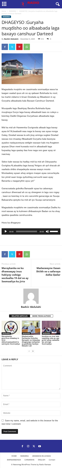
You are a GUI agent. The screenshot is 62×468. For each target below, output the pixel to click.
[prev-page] (29, 351)
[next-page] (32, 351)
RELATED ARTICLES (20, 316)
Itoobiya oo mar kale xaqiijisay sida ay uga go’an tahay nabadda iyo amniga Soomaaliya (50, 340)
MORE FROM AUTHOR (41, 316)
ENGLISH (41, 460)
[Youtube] (39, 446)
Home (4, 11)
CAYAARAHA (29, 460)
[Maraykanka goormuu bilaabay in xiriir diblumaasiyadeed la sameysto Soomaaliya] (11, 328)
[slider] (54, 231)
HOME (14, 456)
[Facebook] (5, 47)
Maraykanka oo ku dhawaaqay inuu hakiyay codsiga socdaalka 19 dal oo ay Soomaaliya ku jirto (15, 274)
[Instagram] (28, 446)
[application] (31, 231)
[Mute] (47, 231)
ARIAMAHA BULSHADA (41, 456)
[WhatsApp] (27, 47)
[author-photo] (31, 296)
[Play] (5, 231)
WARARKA (12, 11)
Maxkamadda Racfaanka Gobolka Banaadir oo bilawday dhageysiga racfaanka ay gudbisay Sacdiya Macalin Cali (31, 341)
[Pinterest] (19, 47)
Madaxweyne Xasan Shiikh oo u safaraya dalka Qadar (48, 271)
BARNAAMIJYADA (14, 460)
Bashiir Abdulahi (11, 39)
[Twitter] (12, 47)
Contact (52, 460)
